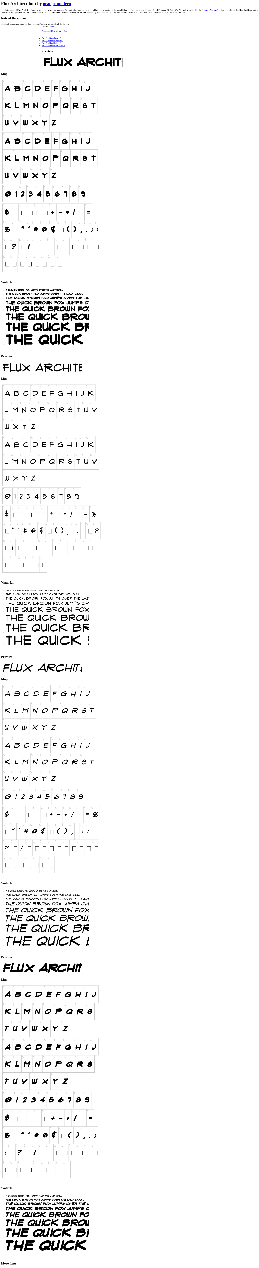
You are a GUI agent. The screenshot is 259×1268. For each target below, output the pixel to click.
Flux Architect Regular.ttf (52, 40)
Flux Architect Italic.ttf (51, 43)
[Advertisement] (21, 42)
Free (52, 26)
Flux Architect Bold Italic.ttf (53, 45)
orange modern (57, 3)
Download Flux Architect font (54, 31)
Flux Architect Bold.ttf (51, 38)
